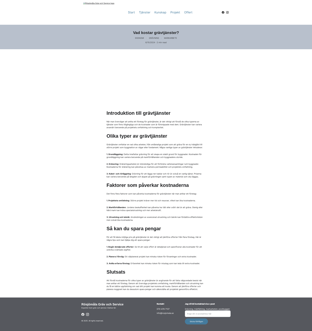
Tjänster (144, 12)
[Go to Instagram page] (227, 12)
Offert (188, 12)
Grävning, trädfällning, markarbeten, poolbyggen (207, 309)
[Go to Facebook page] (224, 12)
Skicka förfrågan (196, 321)
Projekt (175, 12)
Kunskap (160, 12)
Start (131, 12)
